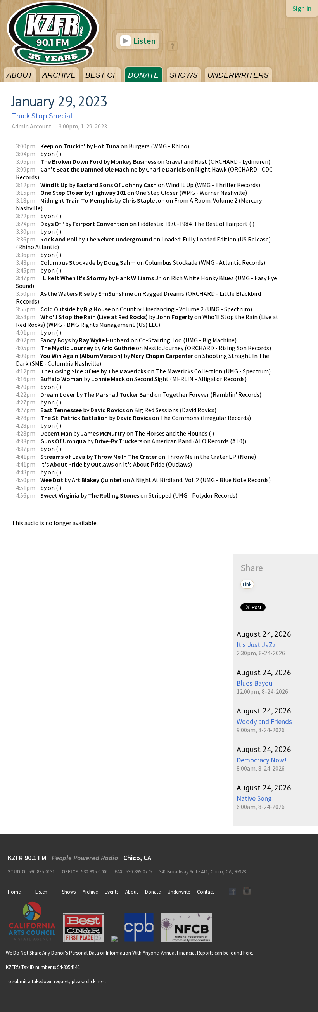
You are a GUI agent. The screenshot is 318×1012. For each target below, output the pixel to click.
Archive (90, 892)
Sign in (301, 8)
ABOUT (20, 75)
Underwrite (179, 892)
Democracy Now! (262, 759)
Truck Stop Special (42, 115)
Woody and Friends (264, 721)
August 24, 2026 (264, 634)
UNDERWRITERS (238, 75)
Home (14, 892)
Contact (205, 892)
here (247, 953)
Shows (69, 892)
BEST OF (101, 75)
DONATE (143, 75)
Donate (153, 892)
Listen (144, 40)
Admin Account (32, 126)
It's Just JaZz (256, 644)
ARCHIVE (59, 75)
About (131, 892)
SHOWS (183, 75)
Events (111, 892)
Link (247, 584)
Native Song (254, 798)
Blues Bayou (254, 683)
